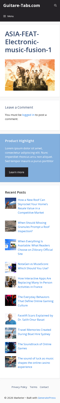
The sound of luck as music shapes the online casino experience (36, 362)
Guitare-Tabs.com (21, 5)
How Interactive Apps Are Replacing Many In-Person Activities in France (35, 282)
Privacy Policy (19, 387)
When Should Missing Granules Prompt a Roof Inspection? (34, 227)
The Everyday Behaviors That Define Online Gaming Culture (36, 301)
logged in (28, 115)
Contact (44, 387)
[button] (55, 5)
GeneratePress (47, 397)
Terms (33, 387)
